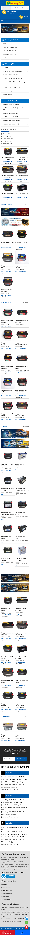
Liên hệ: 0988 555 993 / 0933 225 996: (12, 872)
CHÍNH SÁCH (4, 885)
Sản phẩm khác (7, 94)
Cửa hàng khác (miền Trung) (11, 120)
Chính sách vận (5, 896)
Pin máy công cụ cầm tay (10, 75)
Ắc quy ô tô (6, 67)
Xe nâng (5, 58)
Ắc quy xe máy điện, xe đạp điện (12, 71)
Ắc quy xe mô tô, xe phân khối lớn (12, 78)
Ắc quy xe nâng (7, 91)
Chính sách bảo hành (6, 893)
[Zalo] (26, 918)
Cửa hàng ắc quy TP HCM (10, 117)
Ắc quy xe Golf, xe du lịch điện (11, 87)
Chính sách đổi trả (5, 899)
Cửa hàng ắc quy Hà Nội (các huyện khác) (13, 109)
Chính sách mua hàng (6, 890)
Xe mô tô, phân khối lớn (10, 50)
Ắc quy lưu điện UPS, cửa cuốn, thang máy (14, 83)
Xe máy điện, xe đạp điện (10, 47)
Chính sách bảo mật (6, 887)
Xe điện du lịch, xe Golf (9, 54)
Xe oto (4, 43)
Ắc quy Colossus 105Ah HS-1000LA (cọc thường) (21, 415)
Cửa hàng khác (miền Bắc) (10, 113)
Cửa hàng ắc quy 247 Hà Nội (11, 104)
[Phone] (27, 922)
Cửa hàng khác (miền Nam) (11, 124)
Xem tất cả (25, 204)
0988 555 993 (14, 789)
